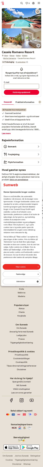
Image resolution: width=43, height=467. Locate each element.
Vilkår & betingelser (21, 389)
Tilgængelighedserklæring (21, 343)
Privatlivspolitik (21, 355)
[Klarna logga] (19, 415)
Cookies (9, 460)
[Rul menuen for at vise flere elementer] (39, 102)
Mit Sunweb (21, 385)
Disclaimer (21, 369)
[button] (21, 18)
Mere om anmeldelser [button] (19, 179)
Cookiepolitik (21, 362)
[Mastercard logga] (8, 415)
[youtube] (31, 402)
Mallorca (21, 292)
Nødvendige (20, 274)
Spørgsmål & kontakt (21, 382)
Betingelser (35, 456)
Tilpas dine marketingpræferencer (21, 366)
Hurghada (21, 316)
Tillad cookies (21, 267)
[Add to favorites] (37, 11)
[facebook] (11, 402)
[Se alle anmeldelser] (15, 62)
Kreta (21, 289)
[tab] (8, 102)
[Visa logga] (13, 415)
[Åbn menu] (39, 3)
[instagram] (21, 402)
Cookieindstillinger (21, 358)
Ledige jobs (21, 335)
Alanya (21, 308)
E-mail (6, 82)
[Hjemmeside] (2, 3)
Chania (21, 312)
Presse (21, 339)
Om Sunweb (21, 328)
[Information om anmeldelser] (27, 62)
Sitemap (27, 464)
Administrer (20, 281)
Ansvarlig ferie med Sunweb (21, 332)
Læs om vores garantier (21, 393)
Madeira (21, 296)
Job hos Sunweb (22, 456)
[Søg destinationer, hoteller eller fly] (21, 3)
